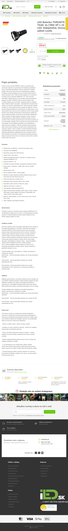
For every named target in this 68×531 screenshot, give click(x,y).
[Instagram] (39, 453)
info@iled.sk (45, 439)
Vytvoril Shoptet (35, 527)
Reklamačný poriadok (12, 478)
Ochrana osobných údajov (13, 481)
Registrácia (62, 1)
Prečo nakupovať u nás (13, 470)
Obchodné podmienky (20, 1)
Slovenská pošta (44, 468)
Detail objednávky (12, 473)
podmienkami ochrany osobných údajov (35, 415)
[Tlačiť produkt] (48, 73)
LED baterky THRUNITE (62, 94)
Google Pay (11, 506)
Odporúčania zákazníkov (13, 465)
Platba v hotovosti (13, 499)
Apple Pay (11, 504)
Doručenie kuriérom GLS (46, 465)
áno (64, 98)
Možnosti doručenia (61, 38)
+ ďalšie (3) (32, 52)
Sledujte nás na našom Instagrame (36, 391)
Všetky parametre (54, 129)
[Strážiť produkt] (57, 73)
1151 (63, 109)
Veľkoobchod (10, 1)
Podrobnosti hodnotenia (56, 33)
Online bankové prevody (14, 501)
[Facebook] (36, 453)
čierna (63, 116)
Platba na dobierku (13, 496)
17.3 (64, 105)
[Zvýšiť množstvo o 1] (45, 51)
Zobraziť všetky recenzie (20, 372)
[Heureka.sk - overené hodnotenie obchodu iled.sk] (48, 507)
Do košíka (56, 51)
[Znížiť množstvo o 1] (40, 51)
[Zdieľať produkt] (61, 73)
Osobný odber (44, 476)
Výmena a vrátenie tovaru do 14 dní (15, 476)
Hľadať (37, 6)
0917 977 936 (49, 6)
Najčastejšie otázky (12, 468)
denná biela (62, 112)
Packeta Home (44, 470)
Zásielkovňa (44, 473)
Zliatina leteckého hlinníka (62, 121)
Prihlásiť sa (50, 411)
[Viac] (62, 13)
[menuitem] (7, 13)
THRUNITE (43, 59)
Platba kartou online (13, 494)
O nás (3, 1)
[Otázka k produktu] (52, 73)
